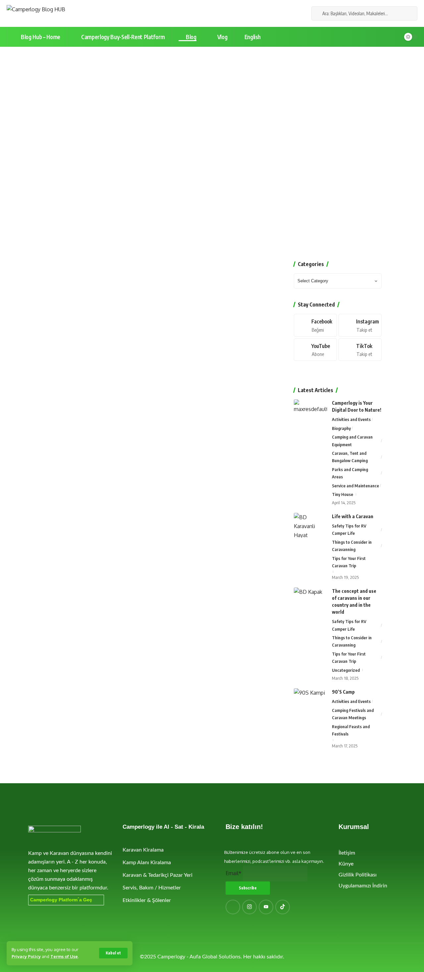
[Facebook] (276, 13)
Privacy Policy (26, 956)
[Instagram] (290, 13)
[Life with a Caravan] (310, 525)
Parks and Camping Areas (350, 473)
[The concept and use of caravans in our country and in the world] (310, 600)
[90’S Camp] (310, 700)
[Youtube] (315, 349)
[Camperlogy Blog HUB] (36, 13)
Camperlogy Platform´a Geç (61, 899)
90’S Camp (343, 692)
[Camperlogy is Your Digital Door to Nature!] (310, 411)
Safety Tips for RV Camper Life (349, 529)
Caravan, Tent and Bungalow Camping (350, 457)
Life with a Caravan (352, 516)
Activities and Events (351, 419)
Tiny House (342, 494)
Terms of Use (64, 956)
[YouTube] (283, 13)
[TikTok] (297, 13)
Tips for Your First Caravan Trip (349, 562)
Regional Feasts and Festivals (351, 730)
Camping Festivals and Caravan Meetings (353, 714)
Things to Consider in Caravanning (352, 545)
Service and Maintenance (355, 485)
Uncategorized (346, 670)
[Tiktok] (360, 349)
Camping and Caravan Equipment (352, 440)
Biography (341, 428)
